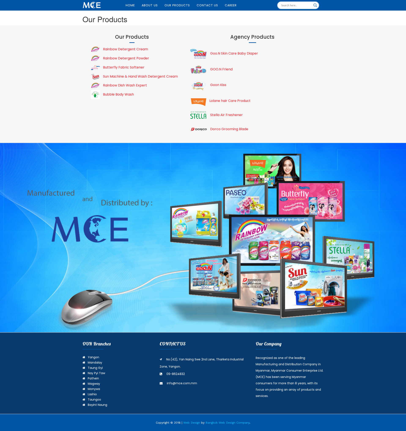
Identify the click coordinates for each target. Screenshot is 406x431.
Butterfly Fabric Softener (123, 67)
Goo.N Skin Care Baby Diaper (233, 53)
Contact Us (207, 5)
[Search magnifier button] (315, 5)
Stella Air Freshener (226, 114)
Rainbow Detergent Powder (125, 58)
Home (130, 5)
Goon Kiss (217, 84)
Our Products (177, 5)
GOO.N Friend (221, 69)
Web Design (191, 422)
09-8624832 (175, 374)
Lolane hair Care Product (230, 100)
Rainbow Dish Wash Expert (124, 85)
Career (231, 5)
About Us (150, 5)
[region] (203, 237)
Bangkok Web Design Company (228, 422)
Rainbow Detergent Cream (125, 49)
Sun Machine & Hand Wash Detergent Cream (140, 76)
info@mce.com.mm (182, 383)
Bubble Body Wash (118, 94)
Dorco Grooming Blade (228, 129)
